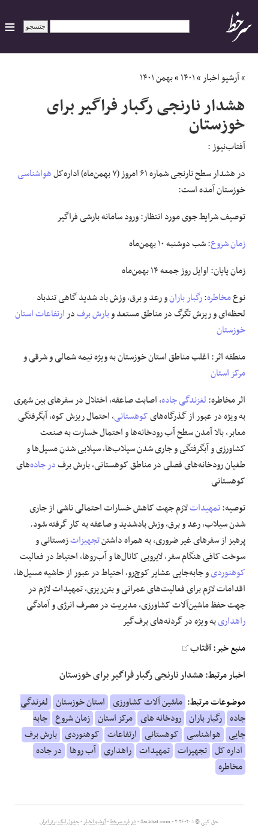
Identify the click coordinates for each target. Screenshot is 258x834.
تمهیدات (205, 508)
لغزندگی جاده (183, 400)
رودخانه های (160, 718)
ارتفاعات (50, 314)
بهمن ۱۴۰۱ (156, 78)
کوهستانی (131, 416)
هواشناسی (34, 174)
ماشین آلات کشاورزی (147, 702)
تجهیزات (85, 540)
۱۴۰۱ (188, 78)
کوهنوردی (228, 573)
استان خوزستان (80, 702)
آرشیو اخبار (221, 78)
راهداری (231, 621)
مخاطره (219, 298)
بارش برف (93, 314)
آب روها (83, 751)
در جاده (43, 465)
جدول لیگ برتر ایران (59, 822)
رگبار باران (185, 298)
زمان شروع (228, 244)
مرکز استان (228, 373)
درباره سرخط (123, 822)
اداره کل (228, 751)
